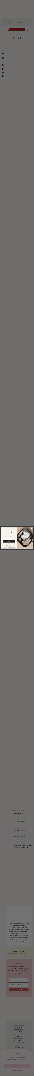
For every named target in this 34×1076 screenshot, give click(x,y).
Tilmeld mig (8, 541)
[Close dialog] (32, 528)
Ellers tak (9, 543)
